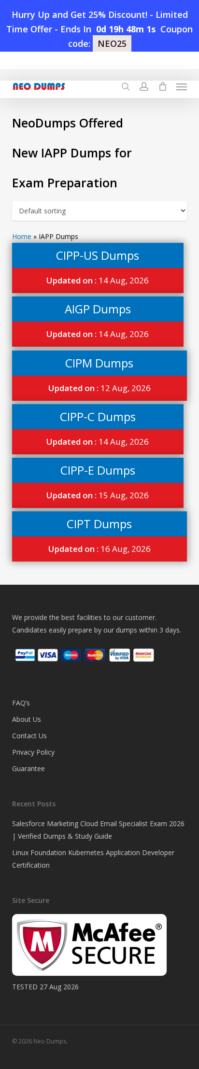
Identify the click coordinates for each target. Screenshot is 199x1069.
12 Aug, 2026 (99, 388)
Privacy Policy (33, 752)
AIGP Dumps (98, 309)
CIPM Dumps (99, 363)
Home (21, 236)
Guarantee (28, 768)
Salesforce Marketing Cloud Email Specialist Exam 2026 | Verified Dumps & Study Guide (98, 830)
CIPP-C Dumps (98, 416)
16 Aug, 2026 (99, 548)
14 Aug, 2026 (97, 280)
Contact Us (29, 735)
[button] (181, 86)
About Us (26, 719)
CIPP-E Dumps (97, 470)
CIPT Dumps (99, 524)
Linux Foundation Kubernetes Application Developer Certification (93, 859)
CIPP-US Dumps (97, 255)
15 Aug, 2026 (97, 495)
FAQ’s (21, 702)
